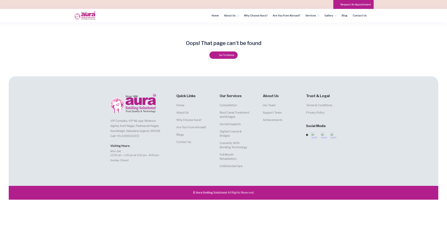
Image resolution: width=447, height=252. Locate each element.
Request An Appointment (355, 4)
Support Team (272, 112)
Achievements (272, 120)
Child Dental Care (231, 166)
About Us (230, 15)
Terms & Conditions (319, 105)
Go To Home (226, 55)
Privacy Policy (315, 112)
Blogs (180, 134)
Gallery (328, 15)
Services (310, 15)
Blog (344, 15)
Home (215, 15)
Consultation (228, 105)
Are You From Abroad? (286, 15)
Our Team (269, 105)
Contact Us (360, 15)
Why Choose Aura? (256, 15)
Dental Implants (230, 124)
